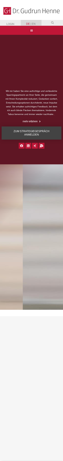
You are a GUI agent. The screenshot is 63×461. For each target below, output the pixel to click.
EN (34, 24)
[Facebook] (22, 146)
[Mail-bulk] (41, 146)
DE (28, 24)
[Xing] (35, 146)
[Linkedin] (28, 146)
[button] (31, 30)
